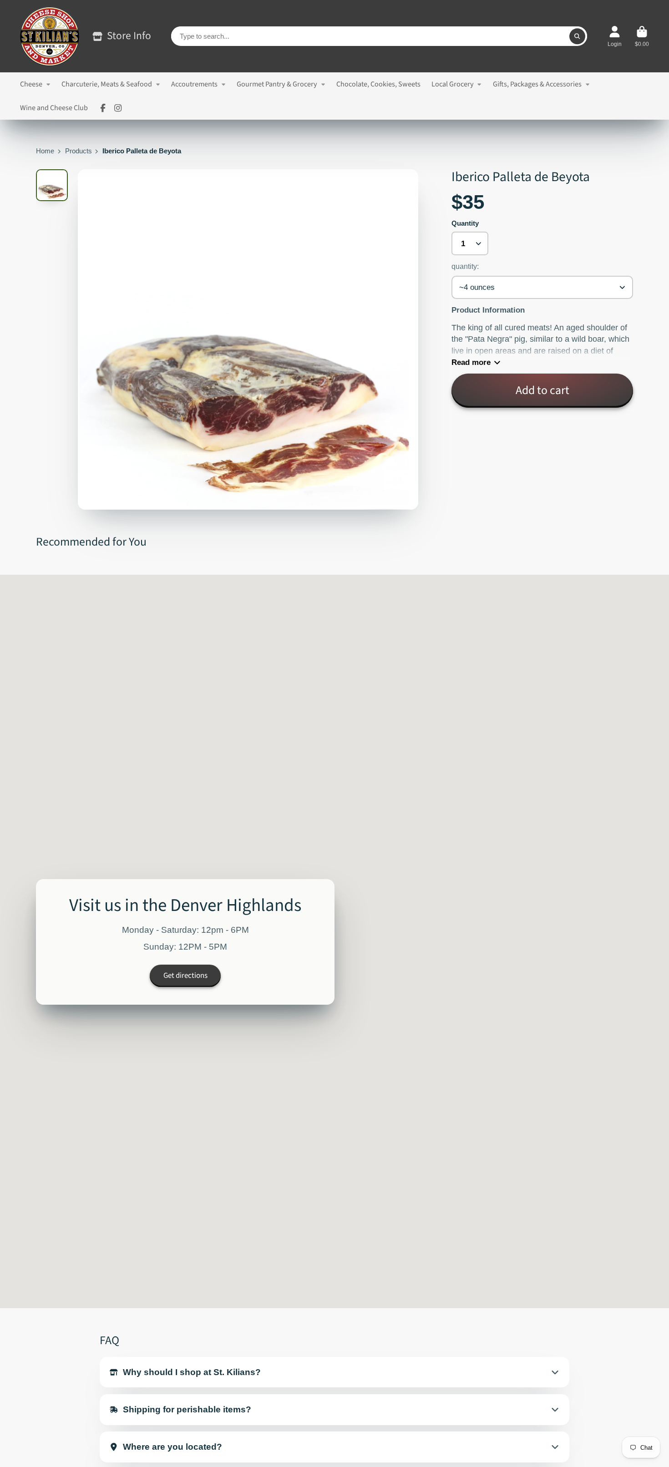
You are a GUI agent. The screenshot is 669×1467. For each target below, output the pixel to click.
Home (45, 151)
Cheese (31, 84)
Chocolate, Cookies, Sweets (378, 84)
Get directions (185, 975)
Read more (471, 362)
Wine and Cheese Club (54, 107)
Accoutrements (194, 84)
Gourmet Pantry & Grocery (277, 84)
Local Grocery (452, 84)
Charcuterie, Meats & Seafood (106, 84)
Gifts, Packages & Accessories (537, 84)
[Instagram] (118, 108)
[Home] (49, 36)
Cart (642, 36)
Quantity (465, 223)
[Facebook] (103, 108)
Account (615, 36)
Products (78, 151)
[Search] (577, 36)
